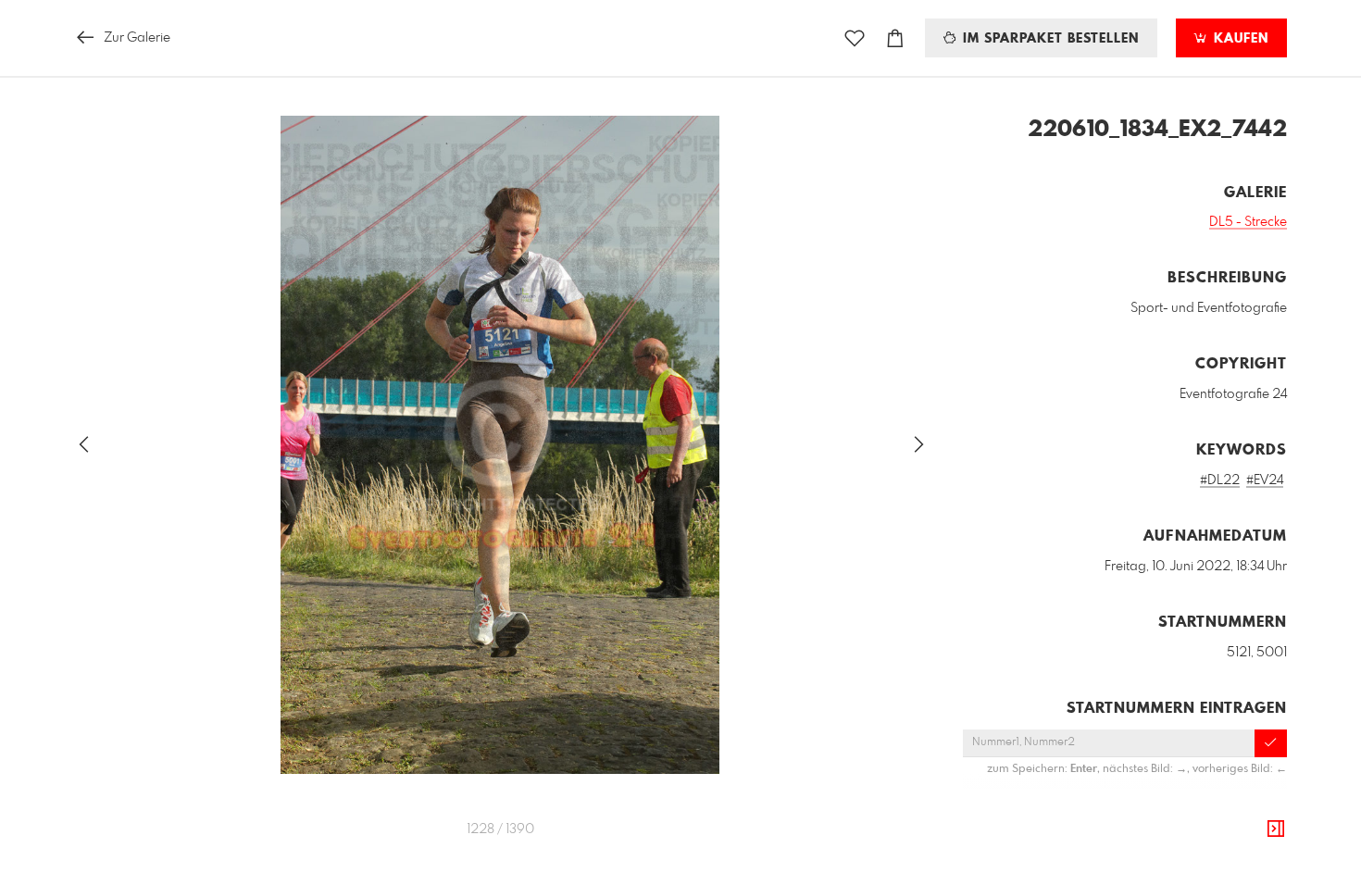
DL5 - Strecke (1248, 222)
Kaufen (1238, 38)
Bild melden (1256, 851)
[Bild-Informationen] (1276, 829)
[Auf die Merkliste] (854, 38)
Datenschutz (1255, 876)
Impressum (1183, 876)
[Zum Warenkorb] (895, 38)
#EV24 (1264, 480)
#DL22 (1220, 480)
